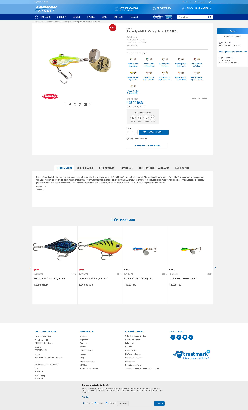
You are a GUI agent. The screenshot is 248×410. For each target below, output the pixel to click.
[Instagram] (178, 337)
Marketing (112, 403)
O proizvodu (64, 168)
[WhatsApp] (75, 104)
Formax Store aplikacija (89, 368)
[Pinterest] (90, 104)
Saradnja (83, 343)
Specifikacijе (85, 168)
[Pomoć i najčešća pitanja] (184, 9)
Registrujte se (200, 2)
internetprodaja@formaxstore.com (233, 52)
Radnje (83, 354)
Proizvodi (49, 22)
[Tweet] (69, 104)
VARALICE (58, 22)
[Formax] (126, 270)
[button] (195, 17)
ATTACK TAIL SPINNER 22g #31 (138, 278)
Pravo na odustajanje (133, 358)
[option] (55, 265)
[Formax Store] (46, 9)
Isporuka (128, 347)
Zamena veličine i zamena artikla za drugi (142, 368)
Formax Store (39, 22)
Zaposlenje (84, 340)
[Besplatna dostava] (116, 9)
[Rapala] (36, 270)
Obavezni (89, 403)
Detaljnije (86, 397)
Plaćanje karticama (133, 354)
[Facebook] (65, 104)
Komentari (126, 168)
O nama (83, 336)
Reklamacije (130, 361)
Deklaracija (106, 168)
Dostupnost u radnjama (147, 146)
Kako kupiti (182, 168)
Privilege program (87, 361)
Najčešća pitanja (86, 350)
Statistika (100, 403)
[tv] (162, 16)
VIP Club (83, 365)
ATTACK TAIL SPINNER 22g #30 (183, 278)
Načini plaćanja (131, 350)
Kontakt (83, 347)
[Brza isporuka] (154, 9)
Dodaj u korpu (155, 132)
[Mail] (85, 104)
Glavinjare (67, 22)
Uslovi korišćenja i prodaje (135, 336)
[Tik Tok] (190, 337)
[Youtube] (184, 337)
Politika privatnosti (132, 340)
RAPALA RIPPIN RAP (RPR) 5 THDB (49, 278)
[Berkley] (50, 96)
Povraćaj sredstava (133, 365)
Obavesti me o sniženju (199, 98)
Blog (82, 358)
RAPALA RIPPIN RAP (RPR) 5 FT (93, 278)
